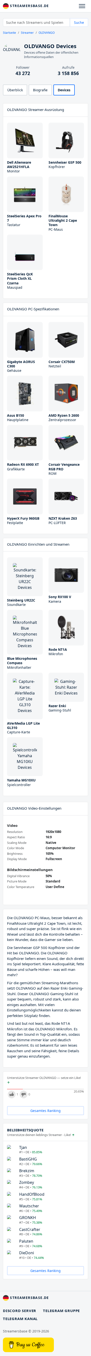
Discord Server (19, 1310)
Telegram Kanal (20, 1318)
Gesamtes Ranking (45, 1110)
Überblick (15, 90)
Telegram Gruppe (61, 1310)
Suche (79, 22)
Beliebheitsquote (25, 1129)
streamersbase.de (29, 5)
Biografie (40, 90)
